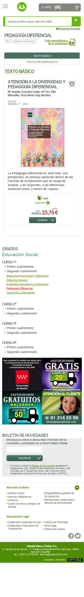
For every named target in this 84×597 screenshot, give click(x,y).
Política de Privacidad (43, 465)
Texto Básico (42, 56)
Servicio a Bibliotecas (19, 496)
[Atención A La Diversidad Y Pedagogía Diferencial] (42, 137)
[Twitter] (78, 536)
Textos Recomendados (42, 62)
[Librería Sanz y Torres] (22, 7)
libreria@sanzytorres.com (53, 554)
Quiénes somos (16, 492)
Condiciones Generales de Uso (24, 522)
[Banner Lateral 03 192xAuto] (62, 407)
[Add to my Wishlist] (72, 84)
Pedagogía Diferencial (19, 288)
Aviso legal (50, 525)
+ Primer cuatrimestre (19, 266)
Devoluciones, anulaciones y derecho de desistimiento (60, 501)
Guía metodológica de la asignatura (56, 42)
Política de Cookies (55, 528)
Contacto (13, 500)
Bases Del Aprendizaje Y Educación (27, 275)
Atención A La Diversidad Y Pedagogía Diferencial (36, 84)
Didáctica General (17, 280)
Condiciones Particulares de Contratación (23, 527)
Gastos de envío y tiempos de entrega (24, 505)
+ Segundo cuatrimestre (20, 271)
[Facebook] (71, 536)
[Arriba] (77, 487)
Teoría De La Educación (20, 292)
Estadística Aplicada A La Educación (27, 284)
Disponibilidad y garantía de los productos (59, 494)
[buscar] (76, 20)
